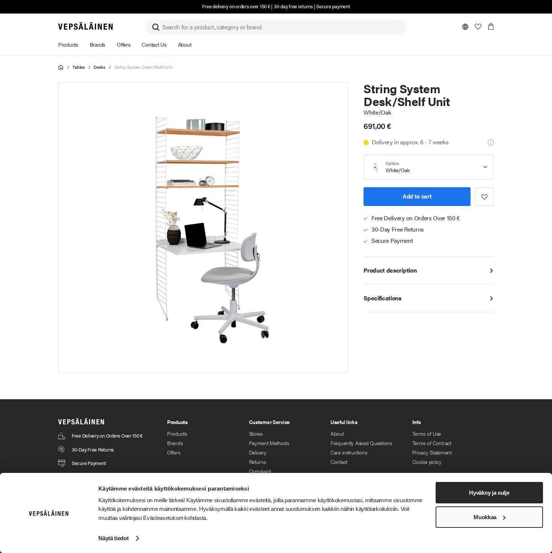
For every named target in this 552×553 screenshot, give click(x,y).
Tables (78, 67)
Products (177, 433)
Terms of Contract (431, 443)
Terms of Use (426, 433)
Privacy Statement (432, 452)
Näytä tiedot (113, 538)
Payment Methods (269, 443)
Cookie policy (427, 461)
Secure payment (333, 6)
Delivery (258, 452)
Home (61, 67)
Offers (173, 452)
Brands (174, 443)
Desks (100, 67)
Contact (338, 461)
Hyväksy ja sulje (489, 492)
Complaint (260, 471)
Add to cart (417, 196)
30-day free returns (293, 6)
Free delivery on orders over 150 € (236, 6)
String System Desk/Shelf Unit (143, 67)
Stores (255, 433)
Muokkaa (485, 517)
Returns (257, 461)
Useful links (343, 422)
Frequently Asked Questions (361, 443)
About (337, 433)
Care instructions (348, 452)
